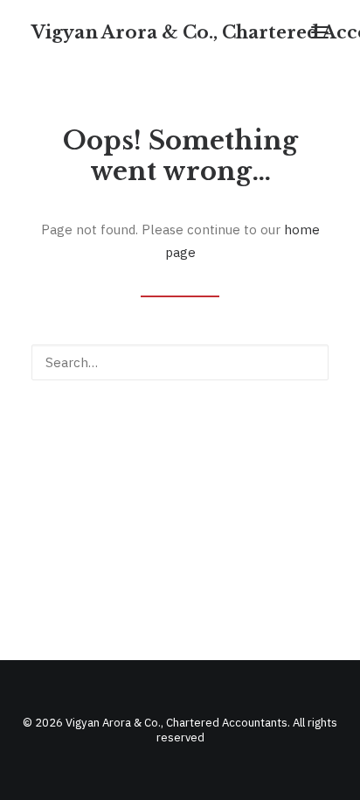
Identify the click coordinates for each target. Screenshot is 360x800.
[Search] (180, 362)
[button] (320, 32)
